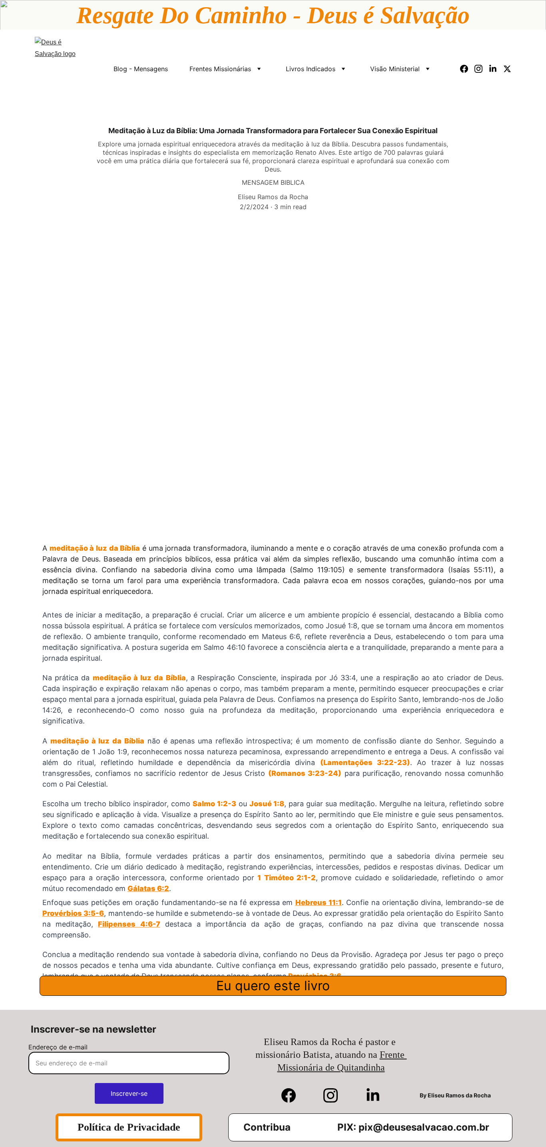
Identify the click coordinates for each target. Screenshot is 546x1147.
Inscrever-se (129, 1093)
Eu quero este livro (273, 985)
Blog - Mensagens (141, 69)
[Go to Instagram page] (481, 69)
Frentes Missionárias (220, 69)
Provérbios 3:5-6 (73, 913)
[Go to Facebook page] (467, 69)
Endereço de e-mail (58, 1047)
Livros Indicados (310, 69)
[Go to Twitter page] (507, 69)
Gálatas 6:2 (148, 888)
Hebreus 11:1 (318, 902)
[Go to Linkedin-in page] (496, 69)
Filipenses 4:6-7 (129, 924)
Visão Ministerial (395, 69)
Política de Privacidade (129, 1127)
